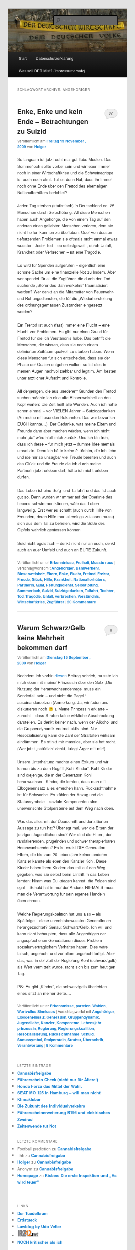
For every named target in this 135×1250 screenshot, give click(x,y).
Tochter (107, 590)
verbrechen (65, 596)
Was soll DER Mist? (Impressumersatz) (52, 70)
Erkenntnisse (62, 562)
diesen (61, 676)
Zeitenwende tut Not (36, 1126)
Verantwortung (30, 1045)
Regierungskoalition (76, 1028)
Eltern (51, 573)
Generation (56, 1017)
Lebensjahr (91, 1022)
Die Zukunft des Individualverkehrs (51, 1106)
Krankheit (63, 579)
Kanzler (48, 1022)
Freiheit (82, 562)
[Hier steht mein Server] (28, 1235)
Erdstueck (27, 1220)
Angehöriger (62, 568)
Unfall (48, 596)
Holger (40, 146)
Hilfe (48, 579)
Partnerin (25, 585)
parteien (83, 1006)
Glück (37, 579)
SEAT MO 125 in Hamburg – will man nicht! (59, 1093)
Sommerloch (28, 590)
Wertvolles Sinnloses (36, 1011)
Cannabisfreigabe (34, 1073)
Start (23, 58)
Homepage (27, 1175)
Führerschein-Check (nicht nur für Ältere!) (57, 1079)
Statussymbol (29, 1039)
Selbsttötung (86, 585)
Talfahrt (91, 590)
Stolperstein (55, 1039)
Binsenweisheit (31, 573)
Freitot (103, 573)
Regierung (47, 1028)
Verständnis (88, 596)
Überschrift (93, 1039)
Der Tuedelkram (32, 1213)
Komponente (68, 1022)
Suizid (47, 590)
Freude (23, 579)
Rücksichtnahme (64, 1034)
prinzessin (26, 1028)
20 (111, 113)
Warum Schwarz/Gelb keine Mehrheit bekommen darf (51, 637)
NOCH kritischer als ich (39, 1242)
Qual (40, 585)
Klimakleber (28, 1099)
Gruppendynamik (83, 1017)
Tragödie (33, 596)
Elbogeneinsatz (31, 1017)
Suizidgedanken (69, 590)
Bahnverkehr (87, 568)
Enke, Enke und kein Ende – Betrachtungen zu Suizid (52, 121)
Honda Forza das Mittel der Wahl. (49, 1086)
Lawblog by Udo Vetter (39, 1226)
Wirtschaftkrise (31, 602)
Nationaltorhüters (89, 579)
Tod (20, 596)
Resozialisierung (32, 1034)
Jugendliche (28, 1022)
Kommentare (81, 602)
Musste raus (102, 562)
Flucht (75, 573)
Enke (63, 573)
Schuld (87, 1034)
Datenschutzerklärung (54, 58)
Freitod (89, 573)
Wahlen (98, 1006)
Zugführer (55, 602)
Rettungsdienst (59, 585)
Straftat (74, 1039)
